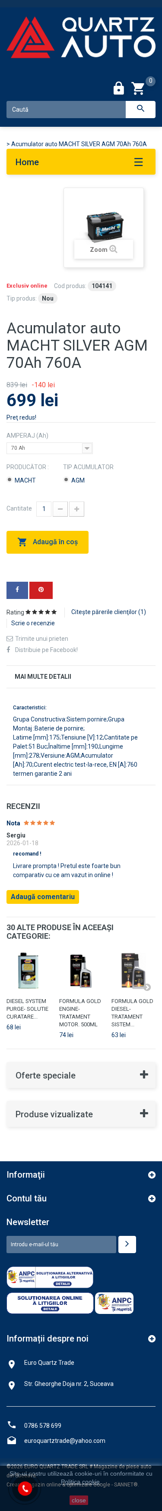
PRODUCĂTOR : (28, 467)
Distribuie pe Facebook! (46, 649)
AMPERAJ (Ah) (28, 435)
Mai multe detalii (43, 676)
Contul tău (26, 1198)
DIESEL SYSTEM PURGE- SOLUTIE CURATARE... (27, 1009)
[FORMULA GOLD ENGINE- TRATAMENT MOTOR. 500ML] (81, 971)
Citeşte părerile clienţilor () (108, 611)
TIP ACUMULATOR (89, 467)
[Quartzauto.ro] (81, 42)
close (79, 1500)
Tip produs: (21, 298)
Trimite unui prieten (41, 638)
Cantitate (19, 508)
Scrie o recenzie (33, 623)
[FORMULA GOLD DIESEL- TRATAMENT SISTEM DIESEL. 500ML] (133, 971)
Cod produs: (70, 285)
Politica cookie (80, 1481)
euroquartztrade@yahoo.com (64, 1440)
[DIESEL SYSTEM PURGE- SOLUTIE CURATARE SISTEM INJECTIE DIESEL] (28, 971)
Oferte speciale (46, 1075)
